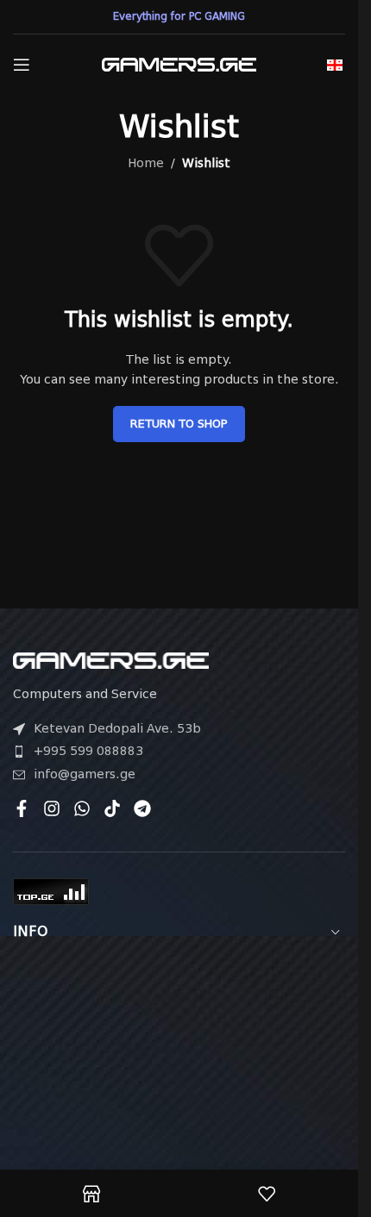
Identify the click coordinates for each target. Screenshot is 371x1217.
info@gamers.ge (84, 774)
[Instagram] (51, 808)
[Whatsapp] (82, 808)
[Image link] (111, 659)
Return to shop (179, 423)
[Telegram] (142, 808)
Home (146, 163)
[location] (179, 1058)
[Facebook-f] (21, 808)
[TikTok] (112, 808)
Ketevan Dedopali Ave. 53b (117, 728)
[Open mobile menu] (21, 64)
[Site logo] (179, 64)
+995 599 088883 (88, 751)
